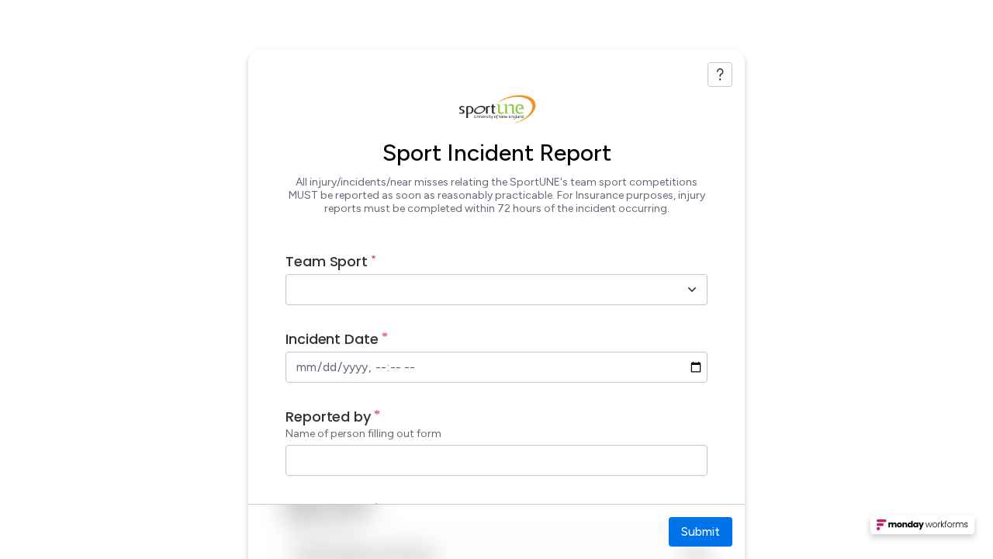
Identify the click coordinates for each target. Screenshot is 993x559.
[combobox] (479, 289)
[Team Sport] (692, 289)
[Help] (720, 74)
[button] (922, 529)
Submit (700, 531)
